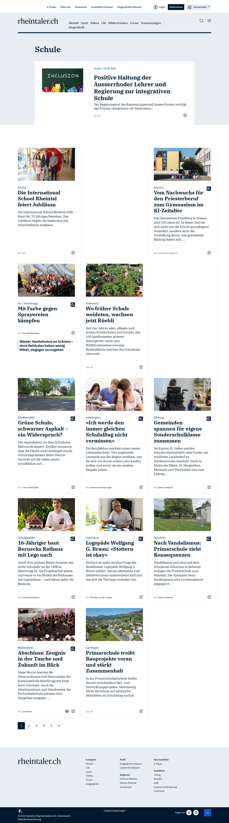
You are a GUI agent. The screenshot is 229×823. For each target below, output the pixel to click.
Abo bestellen (161, 759)
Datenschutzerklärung (165, 787)
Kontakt (158, 778)
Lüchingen (92, 647)
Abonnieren (176, 7)
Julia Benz (27, 711)
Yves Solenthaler (30, 487)
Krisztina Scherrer (30, 597)
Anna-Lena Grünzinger (101, 487)
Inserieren (81, 7)
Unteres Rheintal (128, 778)
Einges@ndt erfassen (129, 7)
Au (19, 303)
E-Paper (51, 7)
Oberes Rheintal (128, 782)
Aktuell (74, 23)
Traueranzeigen (151, 23)
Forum (134, 23)
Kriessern (92, 303)
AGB (156, 782)
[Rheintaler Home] (38, 20)
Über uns (65, 7)
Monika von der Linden (101, 597)
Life (103, 23)
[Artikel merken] (184, 115)
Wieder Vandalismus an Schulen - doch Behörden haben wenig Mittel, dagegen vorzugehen (46, 345)
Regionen (125, 774)
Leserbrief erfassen (102, 7)
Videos (94, 23)
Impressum (64, 815)
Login (162, 7)
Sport (84, 23)
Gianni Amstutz (165, 487)
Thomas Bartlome (30, 333)
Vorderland (126, 787)
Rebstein (159, 537)
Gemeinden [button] (200, 7)
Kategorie (91, 759)
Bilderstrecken (118, 23)
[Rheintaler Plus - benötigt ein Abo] (209, 188)
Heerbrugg (31, 303)
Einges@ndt (76, 27)
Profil (123, 759)
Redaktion (159, 770)
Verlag (157, 774)
